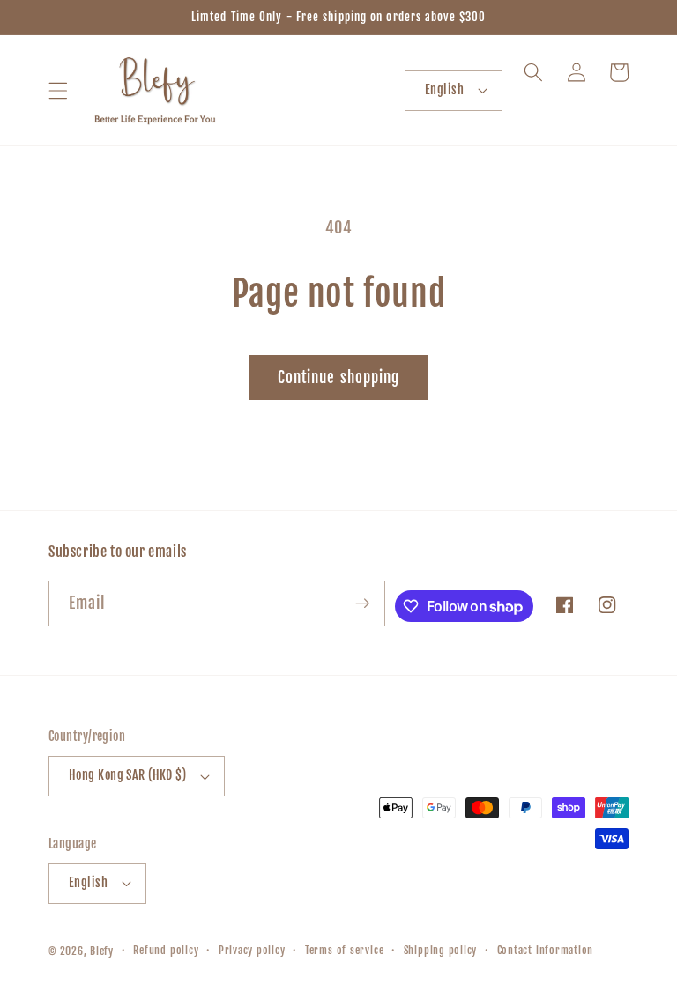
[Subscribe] (362, 603)
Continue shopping (339, 377)
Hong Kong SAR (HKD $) (127, 775)
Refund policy (165, 950)
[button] (58, 90)
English (444, 90)
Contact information (545, 950)
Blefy (102, 951)
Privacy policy (252, 950)
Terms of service (344, 950)
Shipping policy (441, 950)
